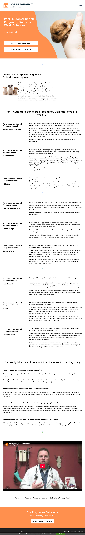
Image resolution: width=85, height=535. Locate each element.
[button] (81, 5)
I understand (60, 534)
